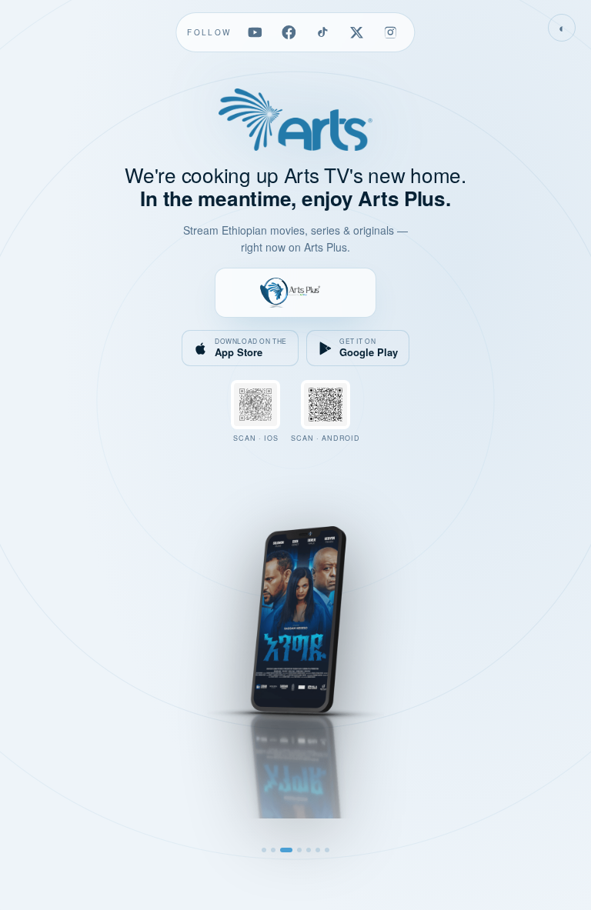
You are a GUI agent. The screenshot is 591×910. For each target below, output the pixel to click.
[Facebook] (289, 32)
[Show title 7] (327, 850)
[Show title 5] (308, 850)
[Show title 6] (318, 850)
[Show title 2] (273, 850)
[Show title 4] (299, 850)
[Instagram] (391, 32)
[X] (357, 32)
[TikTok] (323, 32)
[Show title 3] (286, 850)
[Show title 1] (264, 850)
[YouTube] (255, 32)
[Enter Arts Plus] (295, 292)
